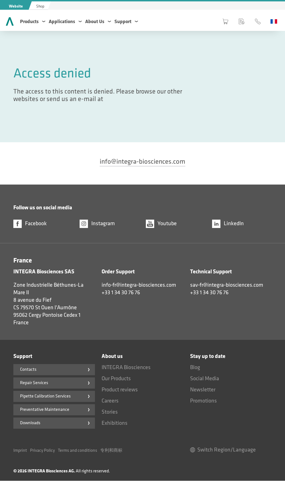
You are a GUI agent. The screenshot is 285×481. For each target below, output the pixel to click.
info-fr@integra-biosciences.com (139, 285)
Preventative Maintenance (44, 409)
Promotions (203, 400)
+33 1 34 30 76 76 (121, 292)
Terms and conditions (77, 450)
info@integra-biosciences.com (142, 161)
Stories (110, 412)
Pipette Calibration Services (45, 396)
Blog (195, 367)
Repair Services (34, 383)
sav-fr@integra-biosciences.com (226, 285)
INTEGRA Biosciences (126, 367)
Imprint (20, 450)
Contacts (28, 369)
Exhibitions (114, 423)
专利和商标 (111, 450)
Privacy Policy (42, 450)
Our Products (116, 378)
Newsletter (202, 389)
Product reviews (120, 389)
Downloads (30, 423)
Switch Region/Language (226, 449)
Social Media (204, 378)
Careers (110, 400)
